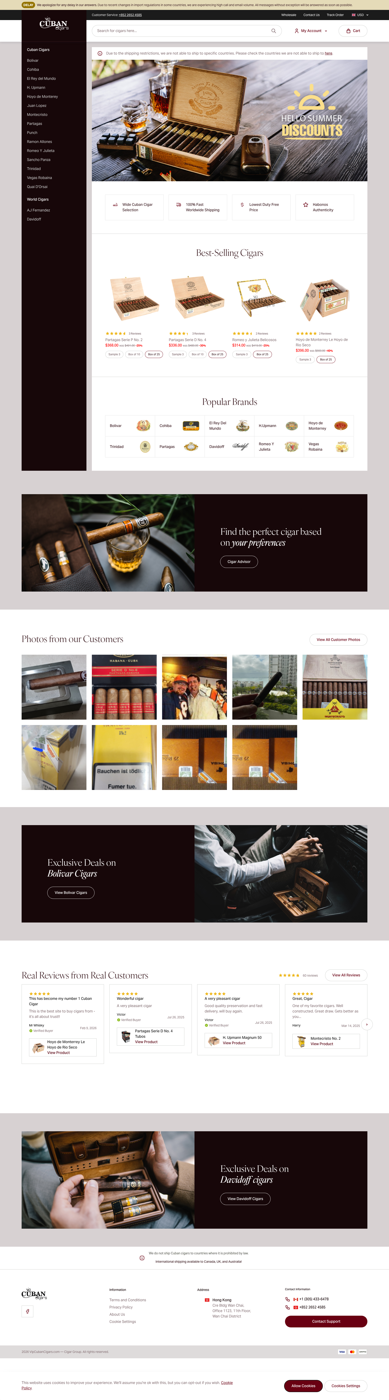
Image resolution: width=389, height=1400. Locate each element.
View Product (58, 1052)
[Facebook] (27, 1311)
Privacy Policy (121, 1307)
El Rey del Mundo (41, 78)
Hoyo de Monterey (42, 96)
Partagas (34, 123)
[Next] (367, 1024)
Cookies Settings (346, 1386)
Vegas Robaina (39, 177)
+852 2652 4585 (312, 1307)
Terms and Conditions (127, 1300)
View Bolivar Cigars (71, 892)
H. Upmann (36, 87)
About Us (117, 1314)
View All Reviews (346, 975)
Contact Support (326, 1321)
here (328, 53)
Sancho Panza (38, 159)
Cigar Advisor (239, 561)
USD (360, 15)
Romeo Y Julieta (40, 150)
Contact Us (311, 15)
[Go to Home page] (54, 24)
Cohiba (33, 69)
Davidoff (34, 219)
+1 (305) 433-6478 (314, 1299)
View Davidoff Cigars (245, 1198)
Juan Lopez (36, 105)
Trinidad (34, 168)
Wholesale (288, 15)
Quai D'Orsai (37, 186)
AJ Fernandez (38, 210)
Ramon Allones (39, 141)
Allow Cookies (303, 1386)
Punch (32, 132)
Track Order (335, 15)
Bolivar (32, 60)
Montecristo (37, 114)
